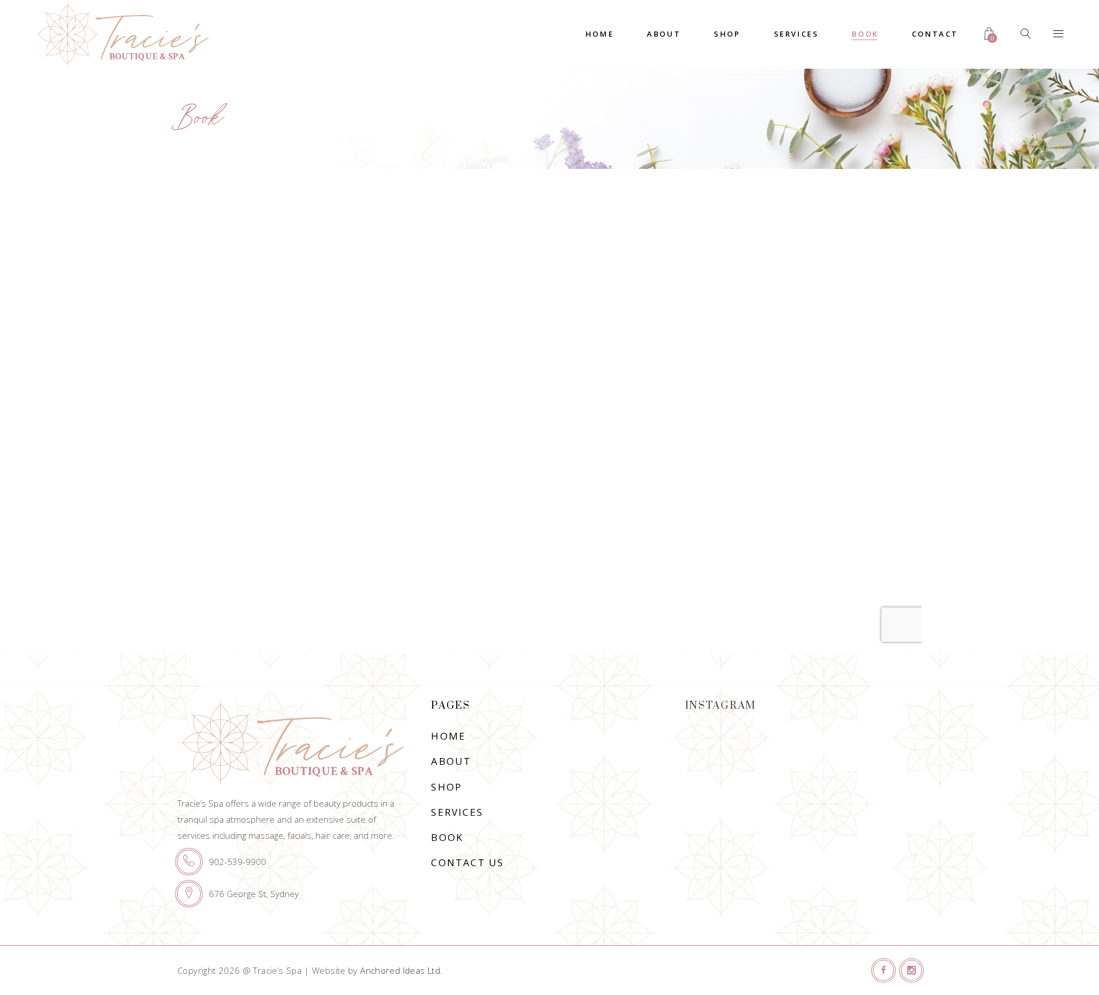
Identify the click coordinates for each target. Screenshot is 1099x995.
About (451, 761)
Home (448, 736)
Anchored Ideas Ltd (400, 970)
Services (457, 812)
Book (447, 837)
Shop (446, 786)
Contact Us (467, 862)
